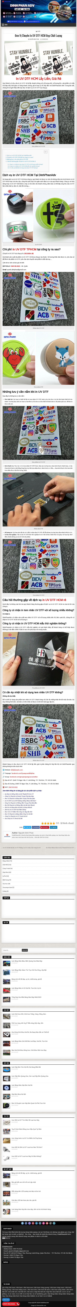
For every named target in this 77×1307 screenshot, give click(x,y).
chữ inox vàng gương (41, 1287)
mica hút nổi (12, 1292)
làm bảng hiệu (53, 1294)
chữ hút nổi (22, 1292)
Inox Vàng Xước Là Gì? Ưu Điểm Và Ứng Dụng (27, 1138)
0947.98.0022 (9, 1304)
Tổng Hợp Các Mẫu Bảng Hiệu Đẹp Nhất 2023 (26, 997)
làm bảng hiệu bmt (12, 1296)
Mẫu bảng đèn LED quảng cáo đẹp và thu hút (26, 1191)
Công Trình (6, 868)
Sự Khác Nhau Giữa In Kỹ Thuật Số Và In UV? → (61, 847)
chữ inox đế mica (44, 1289)
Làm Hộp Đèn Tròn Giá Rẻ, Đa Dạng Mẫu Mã (26, 1067)
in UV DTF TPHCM (24, 249)
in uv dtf (19, 1294)
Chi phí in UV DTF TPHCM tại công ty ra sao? (20, 157)
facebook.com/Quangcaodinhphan (23, 773)
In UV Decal (14, 818)
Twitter (28, 827)
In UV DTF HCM (27, 78)
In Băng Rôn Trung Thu (21, 798)
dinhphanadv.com (17, 770)
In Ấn (39, 31)
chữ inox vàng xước (57, 1287)
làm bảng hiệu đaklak (27, 1296)
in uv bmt (39, 1296)
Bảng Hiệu (6, 861)
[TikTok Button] (50, 1223)
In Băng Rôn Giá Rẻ (16, 807)
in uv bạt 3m (27, 1294)
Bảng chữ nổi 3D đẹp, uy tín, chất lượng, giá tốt (27, 979)
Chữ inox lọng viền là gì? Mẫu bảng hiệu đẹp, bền (27, 1023)
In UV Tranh (19, 816)
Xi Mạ (4, 891)
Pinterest (45, 827)
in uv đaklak (48, 1296)
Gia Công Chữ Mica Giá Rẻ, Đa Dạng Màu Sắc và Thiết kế (30, 1032)
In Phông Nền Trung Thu (23, 803)
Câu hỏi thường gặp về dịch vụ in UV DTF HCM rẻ (21, 161)
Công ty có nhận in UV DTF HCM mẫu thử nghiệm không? (25, 166)
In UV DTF (13, 809)
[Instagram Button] (40, 1223)
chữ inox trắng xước (19, 1289)
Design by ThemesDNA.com (38, 1305)
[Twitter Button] (22, 1223)
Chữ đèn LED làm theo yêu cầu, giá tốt (24, 1200)
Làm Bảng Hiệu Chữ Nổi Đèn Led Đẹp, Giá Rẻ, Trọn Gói (29, 1041)
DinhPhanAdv (62, 1234)
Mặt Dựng (6, 880)
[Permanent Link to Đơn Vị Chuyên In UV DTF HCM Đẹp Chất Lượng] (38, 58)
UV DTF (8, 801)
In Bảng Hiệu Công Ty (21, 814)
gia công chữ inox (8, 1287)
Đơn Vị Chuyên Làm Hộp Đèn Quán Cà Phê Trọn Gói (28, 1103)
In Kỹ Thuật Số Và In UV (26, 794)
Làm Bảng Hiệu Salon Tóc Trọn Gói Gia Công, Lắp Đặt (29, 970)
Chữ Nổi (5, 865)
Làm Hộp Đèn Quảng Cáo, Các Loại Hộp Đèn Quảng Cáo (30, 1076)
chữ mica (30, 1292)
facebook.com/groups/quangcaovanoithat (23, 777)
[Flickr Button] (43, 1223)
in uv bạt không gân (40, 1294)
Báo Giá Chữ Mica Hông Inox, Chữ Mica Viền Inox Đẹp (29, 1050)
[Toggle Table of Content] (44, 152)
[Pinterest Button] (33, 1223)
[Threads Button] (29, 1223)
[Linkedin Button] (36, 1223)
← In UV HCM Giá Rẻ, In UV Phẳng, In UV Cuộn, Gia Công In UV (21, 847)
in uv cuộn (11, 1294)
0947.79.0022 (17, 1249)
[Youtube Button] (47, 1223)
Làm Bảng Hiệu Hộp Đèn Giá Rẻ (22, 1085)
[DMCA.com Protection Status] (6, 1238)
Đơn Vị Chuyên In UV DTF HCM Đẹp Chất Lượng (38, 35)
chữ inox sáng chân (58, 1289)
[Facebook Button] (26, 1223)
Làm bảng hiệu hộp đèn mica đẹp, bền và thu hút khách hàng (31, 1209)
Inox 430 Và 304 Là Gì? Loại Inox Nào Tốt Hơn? (27, 1147)
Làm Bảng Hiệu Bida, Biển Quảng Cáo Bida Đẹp (27, 961)
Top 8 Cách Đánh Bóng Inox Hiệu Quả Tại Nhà (26, 1129)
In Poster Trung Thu (21, 796)
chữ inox (19, 1287)
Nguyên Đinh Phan (34, 39)
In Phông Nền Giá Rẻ (20, 805)
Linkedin (54, 827)
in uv (64, 1292)
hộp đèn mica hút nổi (54, 1292)
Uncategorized (7, 887)
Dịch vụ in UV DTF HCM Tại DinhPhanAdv (19, 155)
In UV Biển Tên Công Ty (16, 812)
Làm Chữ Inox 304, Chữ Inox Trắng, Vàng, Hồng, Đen (29, 1014)
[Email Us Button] (54, 1223)
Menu (6, 25)
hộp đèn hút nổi (40, 1292)
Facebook (36, 827)
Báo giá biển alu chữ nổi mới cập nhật (24, 1182)
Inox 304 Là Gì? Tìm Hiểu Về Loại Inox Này (25, 1120)
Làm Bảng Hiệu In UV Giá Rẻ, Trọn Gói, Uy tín (26, 988)
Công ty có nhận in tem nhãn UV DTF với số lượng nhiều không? (26, 164)
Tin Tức (5, 883)
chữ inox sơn (28, 1287)
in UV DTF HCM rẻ (54, 599)
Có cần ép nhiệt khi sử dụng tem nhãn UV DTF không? (24, 168)
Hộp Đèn (5, 872)
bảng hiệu (62, 1294)
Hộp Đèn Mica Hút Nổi (19, 1094)
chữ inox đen (32, 1289)
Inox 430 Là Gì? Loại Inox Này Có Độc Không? (26, 1156)
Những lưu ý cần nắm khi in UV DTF (17, 159)
